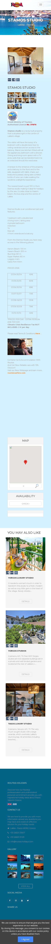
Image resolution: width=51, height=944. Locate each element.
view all (25, 886)
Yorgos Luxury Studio (21, 578)
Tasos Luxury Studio (20, 724)
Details (25, 601)
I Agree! (25, 939)
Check (25, 504)
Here (37, 333)
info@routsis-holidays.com (22, 841)
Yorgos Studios (17, 651)
